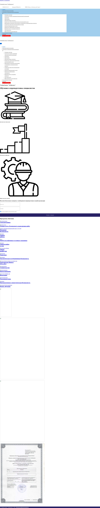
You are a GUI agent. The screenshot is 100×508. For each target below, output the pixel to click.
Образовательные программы (8, 10)
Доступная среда (8, 30)
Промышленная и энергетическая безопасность (15, 282)
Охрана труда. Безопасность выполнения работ (15, 226)
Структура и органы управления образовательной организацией (17, 16)
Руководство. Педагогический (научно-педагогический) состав (16, 21)
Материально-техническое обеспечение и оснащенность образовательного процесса (21, 23)
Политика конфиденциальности (22, 507)
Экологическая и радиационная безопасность (14, 258)
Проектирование (5, 271)
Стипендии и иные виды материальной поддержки (14, 24)
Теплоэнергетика (5, 279)
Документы (7, 17)
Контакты (4, 34)
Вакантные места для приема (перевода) (12, 28)
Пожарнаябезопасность (4, 230)
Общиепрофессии (3, 250)
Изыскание (3, 275)
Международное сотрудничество (11, 31)
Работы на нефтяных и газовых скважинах (13, 240)
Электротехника (5, 222)
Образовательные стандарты (10, 20)
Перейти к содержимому (5, 0)
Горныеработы (2, 236)
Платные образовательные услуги (11, 26)
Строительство (5, 267)
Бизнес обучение (5, 286)
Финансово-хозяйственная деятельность (12, 27)
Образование (7, 19)
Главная (3, 9)
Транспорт (3, 255)
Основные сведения (8, 14)
